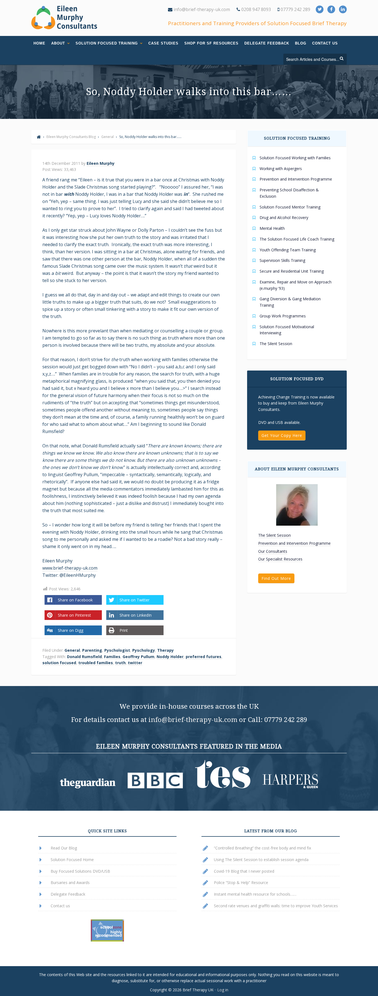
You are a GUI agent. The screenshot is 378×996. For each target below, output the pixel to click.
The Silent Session (276, 343)
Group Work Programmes (283, 316)
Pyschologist (117, 650)
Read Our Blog (64, 848)
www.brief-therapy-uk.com (69, 568)
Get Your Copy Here (282, 435)
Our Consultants (272, 551)
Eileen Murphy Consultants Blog (71, 136)
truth (120, 662)
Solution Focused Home (72, 859)
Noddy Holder (170, 656)
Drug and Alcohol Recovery (284, 217)
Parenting (92, 650)
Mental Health (272, 228)
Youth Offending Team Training (288, 249)
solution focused (59, 662)
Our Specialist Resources (280, 559)
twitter (135, 662)
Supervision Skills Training (282, 260)
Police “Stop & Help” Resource (241, 882)
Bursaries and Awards (70, 882)
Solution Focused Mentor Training (290, 207)
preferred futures (203, 656)
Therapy (165, 650)
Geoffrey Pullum (138, 656)
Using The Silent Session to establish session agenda (261, 859)
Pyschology (143, 650)
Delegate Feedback (68, 894)
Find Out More (276, 578)
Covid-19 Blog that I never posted (244, 871)
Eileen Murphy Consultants (64, 17)
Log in (222, 989)
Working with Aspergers (281, 168)
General (72, 650)
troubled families (95, 662)
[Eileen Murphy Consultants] (39, 136)
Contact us (60, 905)
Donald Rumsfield (84, 656)
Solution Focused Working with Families (295, 157)
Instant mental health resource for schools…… (255, 894)
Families (112, 656)
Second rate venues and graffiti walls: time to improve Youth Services (276, 905)
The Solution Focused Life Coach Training (297, 239)
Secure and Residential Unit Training (292, 271)
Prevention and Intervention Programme (296, 179)
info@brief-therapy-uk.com (201, 9)
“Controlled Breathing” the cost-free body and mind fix (262, 848)
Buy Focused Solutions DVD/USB (80, 871)
